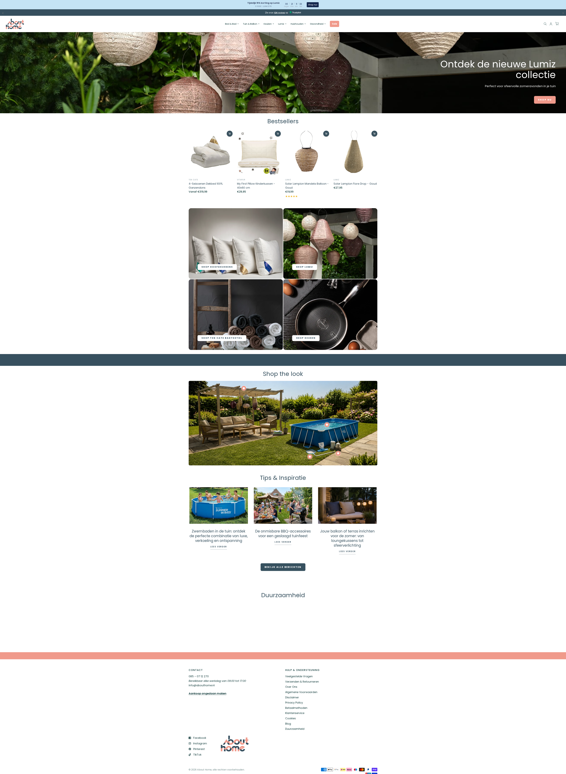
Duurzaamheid (294, 729)
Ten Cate (193, 179)
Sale (334, 23)
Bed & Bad (230, 23)
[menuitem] (232, 23)
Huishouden (297, 23)
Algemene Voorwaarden (301, 692)
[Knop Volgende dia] (363, 613)
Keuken (268, 23)
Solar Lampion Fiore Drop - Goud (355, 184)
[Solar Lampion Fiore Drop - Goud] (355, 153)
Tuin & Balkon (250, 23)
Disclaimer (292, 697)
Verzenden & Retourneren (302, 681)
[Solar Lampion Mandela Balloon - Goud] (307, 153)
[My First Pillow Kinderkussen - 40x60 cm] (259, 153)
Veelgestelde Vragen (299, 676)
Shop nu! (312, 4)
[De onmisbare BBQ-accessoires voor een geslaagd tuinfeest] (283, 505)
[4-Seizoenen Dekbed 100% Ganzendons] (211, 153)
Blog (288, 723)
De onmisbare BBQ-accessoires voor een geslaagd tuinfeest (283, 533)
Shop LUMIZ (304, 266)
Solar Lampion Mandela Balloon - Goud (307, 185)
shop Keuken (306, 337)
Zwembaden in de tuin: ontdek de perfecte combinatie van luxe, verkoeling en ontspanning (219, 536)
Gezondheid (316, 23)
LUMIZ (288, 179)
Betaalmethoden (296, 708)
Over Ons (291, 687)
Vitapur (241, 179)
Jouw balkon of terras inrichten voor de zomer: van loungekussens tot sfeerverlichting (347, 538)
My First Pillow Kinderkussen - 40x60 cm (256, 185)
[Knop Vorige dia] (203, 613)
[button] (545, 100)
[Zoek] (545, 24)
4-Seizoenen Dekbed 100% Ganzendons (206, 185)
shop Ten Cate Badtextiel (221, 337)
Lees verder (218, 547)
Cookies (290, 718)
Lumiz (281, 23)
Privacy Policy (294, 702)
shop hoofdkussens (217, 266)
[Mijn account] (551, 24)
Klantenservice (294, 713)
